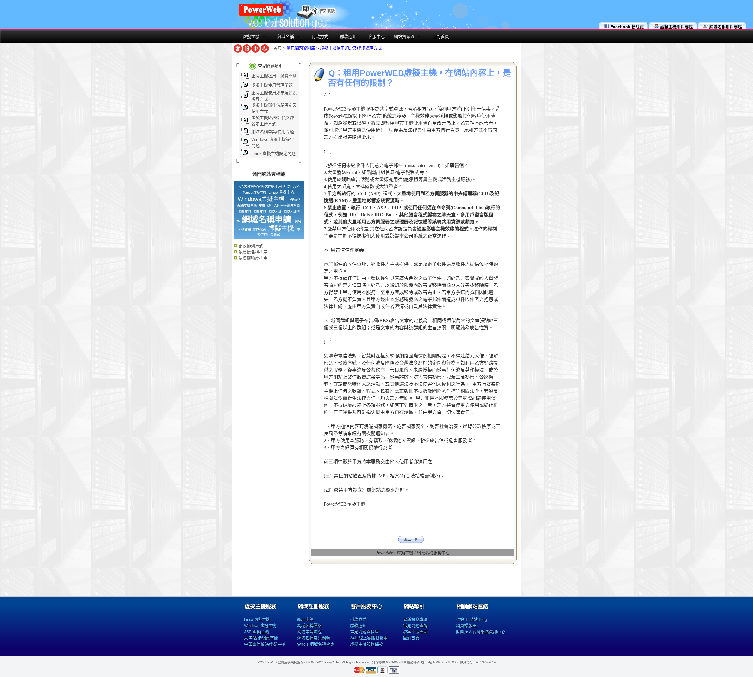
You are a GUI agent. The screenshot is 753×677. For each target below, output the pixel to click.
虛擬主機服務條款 (366, 644)
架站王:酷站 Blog (471, 619)
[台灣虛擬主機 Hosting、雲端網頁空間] (261, 15)
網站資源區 (404, 36)
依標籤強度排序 (252, 258)
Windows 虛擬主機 (260, 625)
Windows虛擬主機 (261, 199)
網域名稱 (285, 36)
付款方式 (320, 36)
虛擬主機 (251, 36)
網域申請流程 (309, 631)
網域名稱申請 (266, 219)
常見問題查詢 (415, 625)
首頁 (278, 48)
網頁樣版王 (466, 625)
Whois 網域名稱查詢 (315, 644)
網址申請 (245, 211)
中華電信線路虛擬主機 (264, 644)
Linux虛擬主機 (281, 192)
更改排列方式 (250, 245)
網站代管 (259, 229)
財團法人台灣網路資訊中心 (480, 631)
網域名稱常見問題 (313, 638)
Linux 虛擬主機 (257, 619)
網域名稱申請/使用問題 (272, 131)
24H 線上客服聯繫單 (369, 638)
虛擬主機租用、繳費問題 (274, 75)
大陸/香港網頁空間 (261, 638)
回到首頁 (440, 36)
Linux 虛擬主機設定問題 (273, 153)
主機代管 (265, 205)
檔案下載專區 (415, 631)
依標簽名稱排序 (252, 252)
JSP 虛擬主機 (256, 631)
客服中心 (376, 36)
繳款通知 (348, 36)
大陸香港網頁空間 (287, 205)
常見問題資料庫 (364, 631)
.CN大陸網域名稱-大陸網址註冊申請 (265, 186)
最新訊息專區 (415, 619)
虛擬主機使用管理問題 (272, 85)
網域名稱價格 (309, 625)
